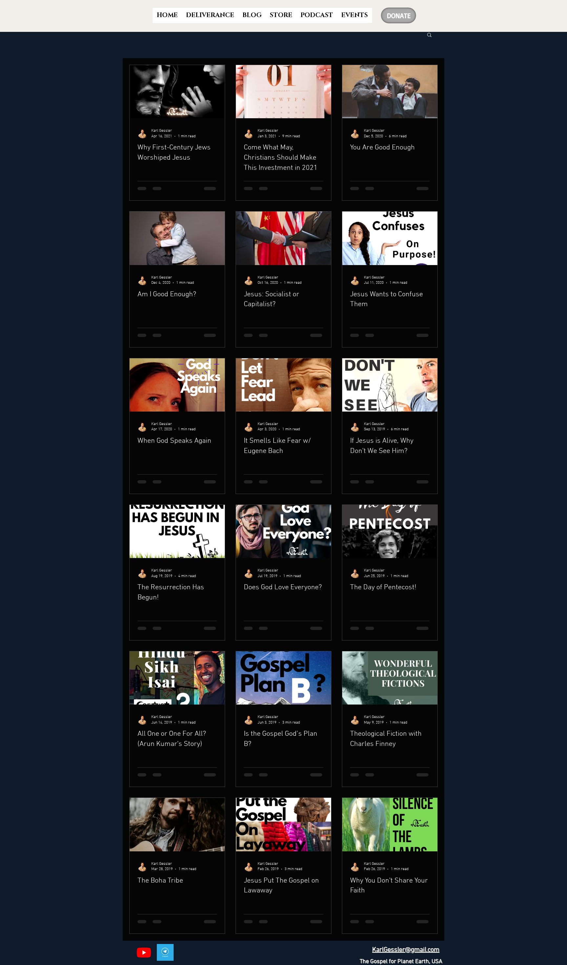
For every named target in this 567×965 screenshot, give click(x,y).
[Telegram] (165, 952)
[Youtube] (144, 952)
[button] (429, 35)
